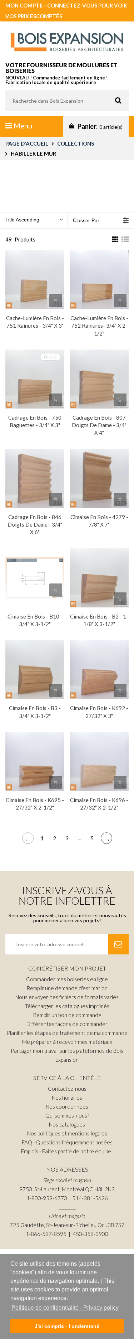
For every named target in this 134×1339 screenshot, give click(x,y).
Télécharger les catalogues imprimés (67, 1006)
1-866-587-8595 (46, 1234)
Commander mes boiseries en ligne (67, 979)
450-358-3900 (90, 1234)
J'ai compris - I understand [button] (67, 1326)
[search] (67, 100)
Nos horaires (67, 1097)
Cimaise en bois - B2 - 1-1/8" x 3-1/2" (99, 620)
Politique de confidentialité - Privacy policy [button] (65, 1308)
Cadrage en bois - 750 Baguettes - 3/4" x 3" (34, 421)
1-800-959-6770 (46, 1198)
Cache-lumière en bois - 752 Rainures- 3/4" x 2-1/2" (99, 326)
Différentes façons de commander (67, 1024)
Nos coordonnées (67, 1106)
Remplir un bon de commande (67, 1015)
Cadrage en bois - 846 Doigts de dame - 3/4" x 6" (35, 525)
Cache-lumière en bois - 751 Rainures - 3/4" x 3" (35, 322)
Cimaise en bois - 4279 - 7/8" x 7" (99, 521)
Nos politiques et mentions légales (67, 1133)
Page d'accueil (26, 143)
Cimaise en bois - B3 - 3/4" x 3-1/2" (35, 712)
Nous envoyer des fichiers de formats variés (67, 997)
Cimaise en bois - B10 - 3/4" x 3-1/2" (35, 620)
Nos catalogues (67, 1124)
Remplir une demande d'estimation (67, 988)
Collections (75, 143)
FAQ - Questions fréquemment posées (67, 1142)
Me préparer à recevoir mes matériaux (67, 1042)
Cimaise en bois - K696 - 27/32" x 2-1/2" (99, 804)
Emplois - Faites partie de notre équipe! (67, 1151)
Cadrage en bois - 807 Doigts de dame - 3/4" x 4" (99, 425)
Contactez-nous (67, 1088)
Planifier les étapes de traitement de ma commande (67, 1033)
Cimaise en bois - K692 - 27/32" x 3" (99, 712)
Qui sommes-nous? (67, 1115)
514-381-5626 (90, 1198)
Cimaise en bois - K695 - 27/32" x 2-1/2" (35, 804)
